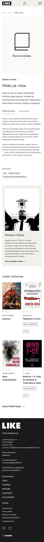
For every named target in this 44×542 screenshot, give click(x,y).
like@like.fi (6, 455)
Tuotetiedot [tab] (24, 111)
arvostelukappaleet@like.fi (12, 463)
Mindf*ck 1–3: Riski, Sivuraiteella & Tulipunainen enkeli (32, 380)
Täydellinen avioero (32, 319)
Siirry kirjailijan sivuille (14, 261)
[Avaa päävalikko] (40, 3)
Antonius (6, 319)
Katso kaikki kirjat (11, 406)
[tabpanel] (22, 137)
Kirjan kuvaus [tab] (8, 111)
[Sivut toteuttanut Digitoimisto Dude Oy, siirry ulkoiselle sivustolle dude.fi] (7, 536)
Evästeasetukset (8, 521)
